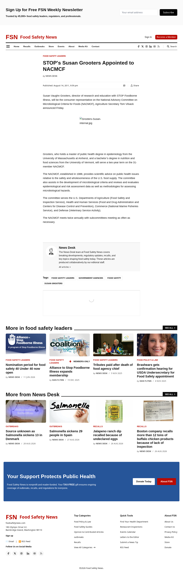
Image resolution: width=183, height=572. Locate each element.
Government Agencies (91, 278)
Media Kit (169, 537)
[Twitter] (142, 46)
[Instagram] (146, 46)
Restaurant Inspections (131, 526)
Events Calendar (128, 532)
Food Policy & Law (147, 360)
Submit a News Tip (129, 542)
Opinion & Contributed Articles (89, 532)
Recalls (98, 426)
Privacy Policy (171, 532)
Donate (168, 547)
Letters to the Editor (129, 537)
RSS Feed (124, 547)
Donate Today (143, 481)
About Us (169, 521)
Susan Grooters (53, 283)
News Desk (51, 76)
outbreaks (12, 426)
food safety (114, 278)
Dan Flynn (58, 380)
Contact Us (170, 526)
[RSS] (158, 46)
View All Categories (83, 547)
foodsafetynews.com (15, 523)
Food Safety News (94, 568)
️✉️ (10, 541)
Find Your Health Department (134, 521)
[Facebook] (138, 46)
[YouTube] (154, 46)
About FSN (167, 481)
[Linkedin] (150, 46)
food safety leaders (54, 56)
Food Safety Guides (83, 526)
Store (167, 542)
